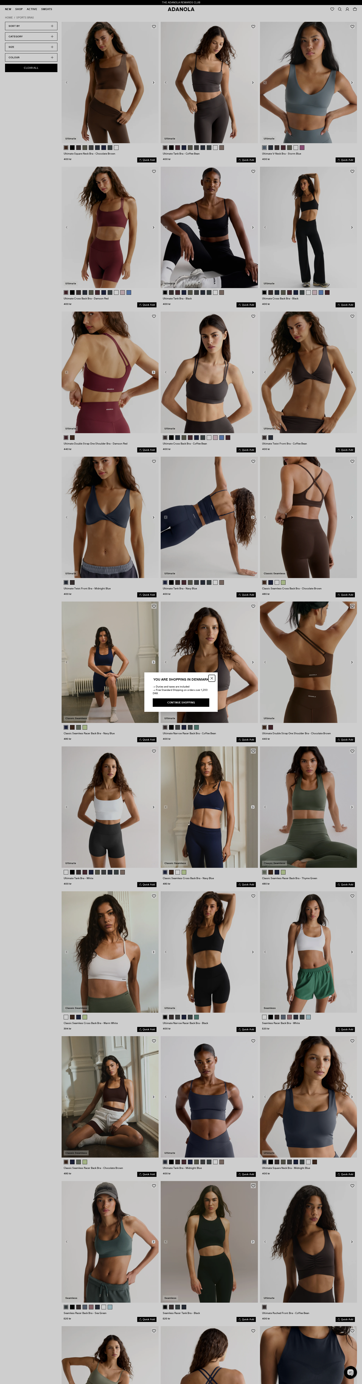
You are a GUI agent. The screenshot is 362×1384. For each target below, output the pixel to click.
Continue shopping (181, 702)
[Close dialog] (211, 678)
